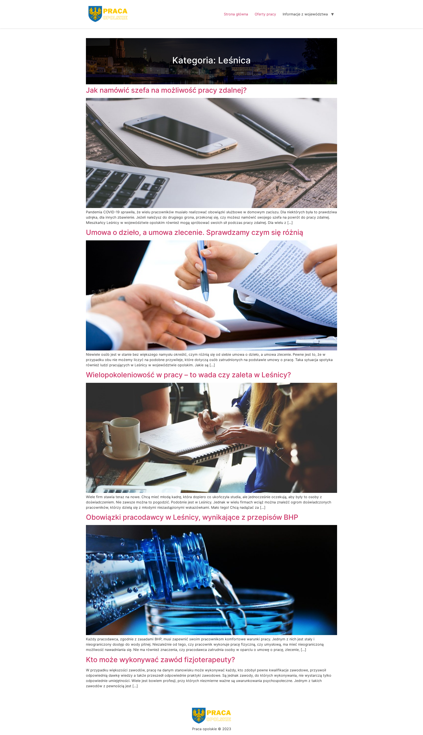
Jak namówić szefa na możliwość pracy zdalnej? (166, 90)
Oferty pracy (265, 14)
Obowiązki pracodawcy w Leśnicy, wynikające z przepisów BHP (192, 517)
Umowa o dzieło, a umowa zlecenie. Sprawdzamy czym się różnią (194, 232)
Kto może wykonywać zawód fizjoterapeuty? (160, 659)
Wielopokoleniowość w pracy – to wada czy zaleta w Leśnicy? (188, 374)
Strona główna (236, 14)
